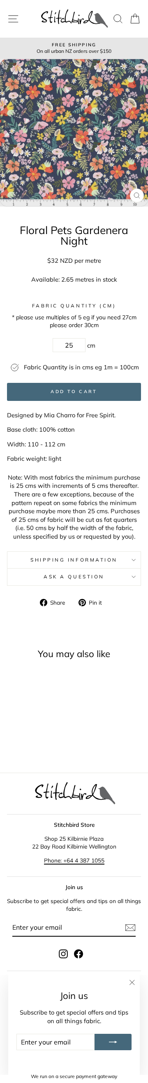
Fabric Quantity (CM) (74, 306)
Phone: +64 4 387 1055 (74, 860)
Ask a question (74, 576)
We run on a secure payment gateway (74, 1076)
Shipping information (74, 560)
